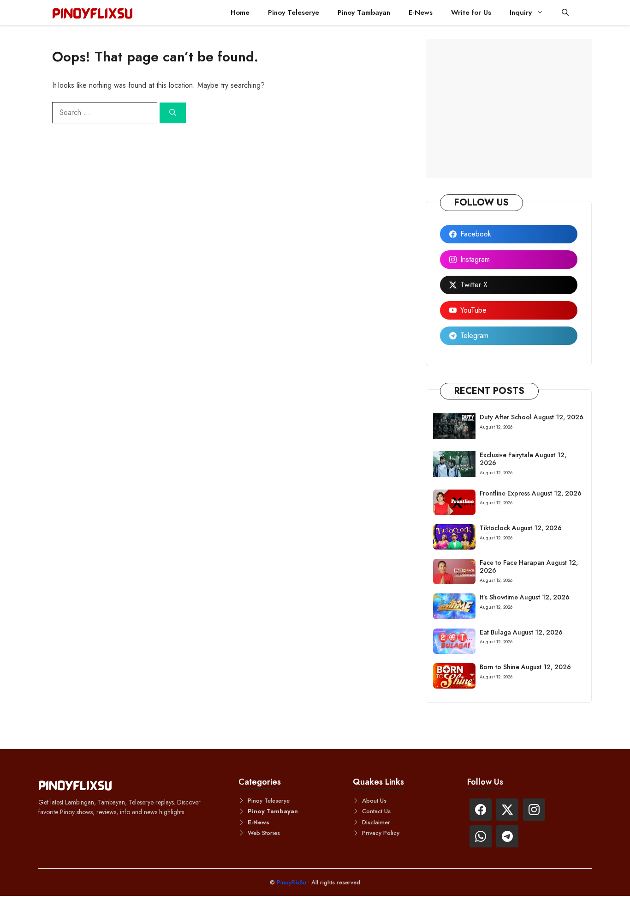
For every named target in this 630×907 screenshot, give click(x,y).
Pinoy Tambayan (364, 12)
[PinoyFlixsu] (92, 12)
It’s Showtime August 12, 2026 (525, 597)
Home (240, 12)
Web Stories (264, 832)
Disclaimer (376, 822)
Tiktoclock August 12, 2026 (521, 527)
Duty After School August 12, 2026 (531, 417)
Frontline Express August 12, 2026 (531, 493)
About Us (374, 800)
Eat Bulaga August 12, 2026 (521, 632)
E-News (421, 12)
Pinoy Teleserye (293, 12)
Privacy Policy (380, 832)
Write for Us (471, 12)
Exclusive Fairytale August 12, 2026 (523, 458)
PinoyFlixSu (292, 882)
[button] (565, 12)
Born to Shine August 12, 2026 (525, 666)
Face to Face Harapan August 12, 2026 (529, 566)
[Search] (173, 113)
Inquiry (521, 12)
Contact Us (376, 811)
